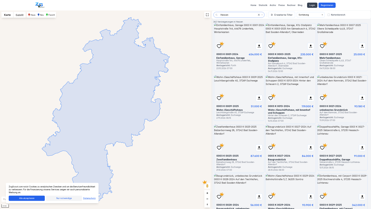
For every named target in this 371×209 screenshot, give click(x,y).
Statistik (263, 5)
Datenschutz (89, 198)
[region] (106, 109)
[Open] (262, 14)
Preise (281, 5)
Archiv (273, 5)
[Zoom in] (207, 193)
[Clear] (259, 15)
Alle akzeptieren (26, 198)
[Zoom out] (207, 199)
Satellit (19, 15)
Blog (300, 5)
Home (253, 5)
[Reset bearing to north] (207, 205)
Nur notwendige (64, 198)
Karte (7, 15)
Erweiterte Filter (283, 14)
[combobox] (239, 15)
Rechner (291, 5)
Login (312, 5)
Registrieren (327, 5)
